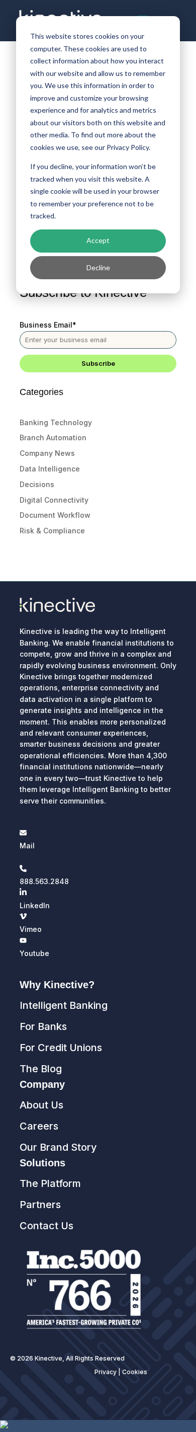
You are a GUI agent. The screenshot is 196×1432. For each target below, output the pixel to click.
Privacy (105, 1372)
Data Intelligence (50, 468)
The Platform (50, 1183)
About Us (41, 1105)
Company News (47, 453)
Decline (98, 267)
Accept (98, 240)
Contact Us (46, 1226)
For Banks (43, 1026)
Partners (40, 1205)
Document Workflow (55, 515)
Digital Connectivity (54, 500)
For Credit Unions (61, 1048)
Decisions (37, 484)
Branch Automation (53, 437)
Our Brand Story (58, 1147)
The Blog (41, 1069)
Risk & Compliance (52, 530)
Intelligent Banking (64, 1005)
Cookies (134, 1372)
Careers (39, 1126)
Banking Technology (56, 422)
